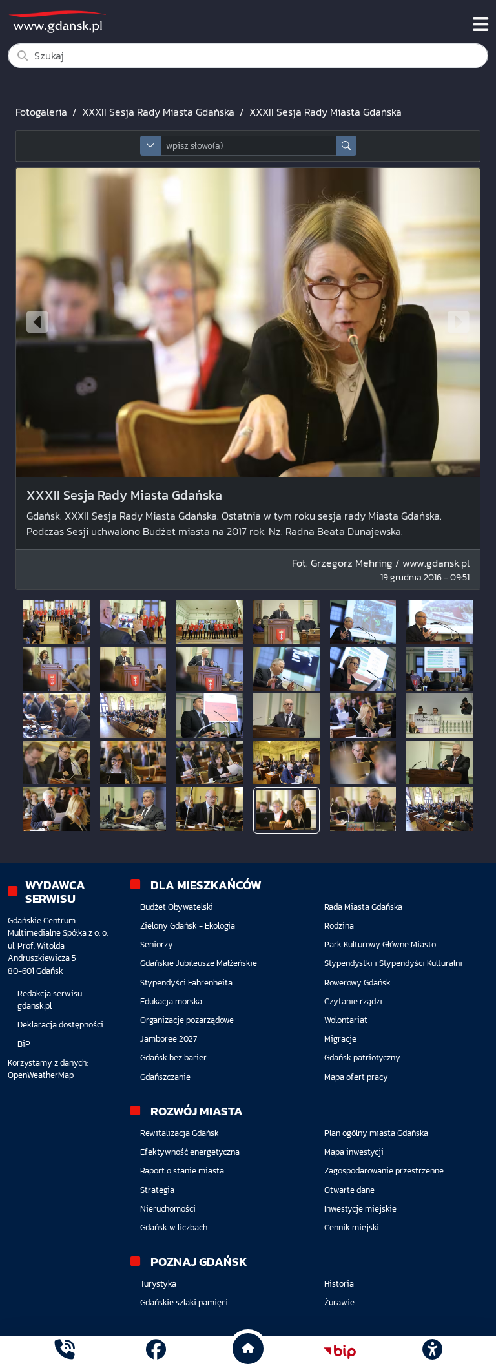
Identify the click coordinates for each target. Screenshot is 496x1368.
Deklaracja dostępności (60, 1024)
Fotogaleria (41, 112)
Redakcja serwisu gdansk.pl (49, 999)
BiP (23, 1044)
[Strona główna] (64, 1351)
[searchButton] (346, 146)
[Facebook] (156, 1351)
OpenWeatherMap (41, 1075)
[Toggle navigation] (480, 25)
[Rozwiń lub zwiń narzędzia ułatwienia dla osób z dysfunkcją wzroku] (432, 1352)
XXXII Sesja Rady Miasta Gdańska (158, 112)
